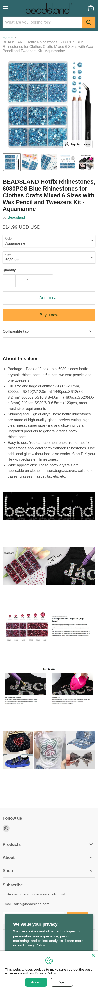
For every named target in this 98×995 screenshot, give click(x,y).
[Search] (88, 22)
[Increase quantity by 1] (46, 280)
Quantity (9, 270)
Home (8, 38)
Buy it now (49, 315)
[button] (11, 162)
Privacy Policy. (34, 945)
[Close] (93, 955)
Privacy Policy (45, 973)
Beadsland (16, 217)
